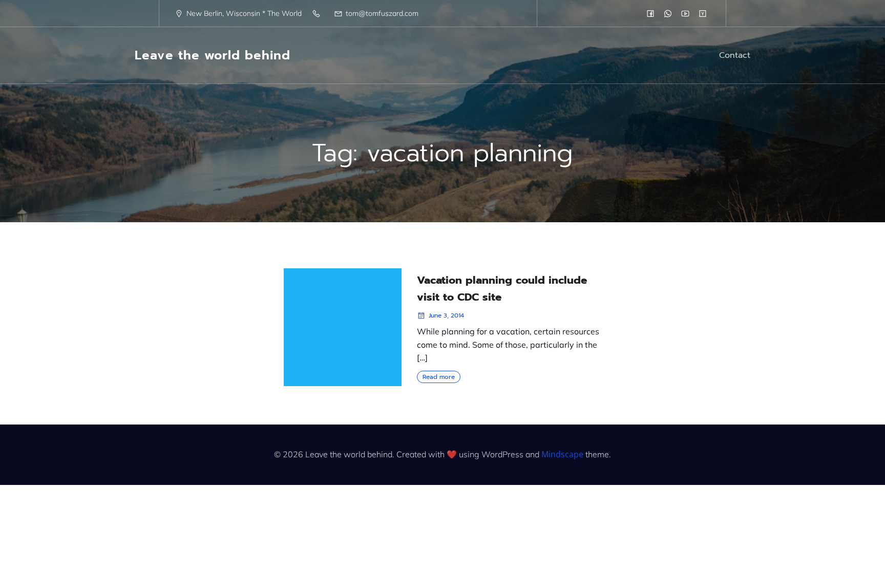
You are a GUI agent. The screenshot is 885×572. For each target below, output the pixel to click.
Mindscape (562, 454)
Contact (734, 55)
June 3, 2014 (446, 315)
